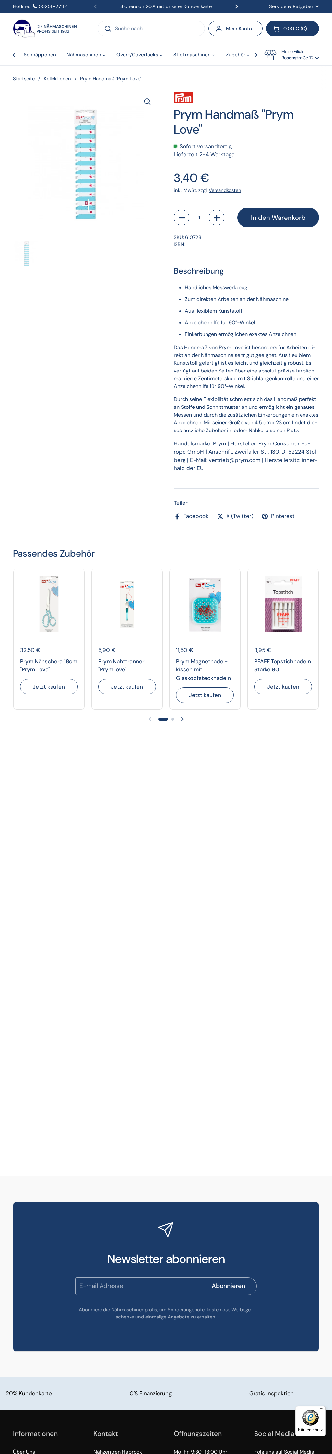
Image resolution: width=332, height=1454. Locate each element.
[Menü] (322, 1410)
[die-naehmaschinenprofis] (45, 28)
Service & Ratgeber (291, 6)
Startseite (24, 79)
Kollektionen (57, 79)
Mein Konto (239, 28)
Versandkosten (225, 190)
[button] (292, 28)
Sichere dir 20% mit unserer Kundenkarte (166, 6)
